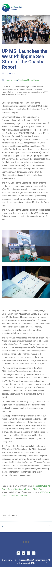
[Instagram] (28, 553)
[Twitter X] (23, 553)
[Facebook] (18, 553)
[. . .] (26, 542)
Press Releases (11, 80)
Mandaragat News (25, 80)
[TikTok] (33, 553)
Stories (36, 80)
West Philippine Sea (10, 515)
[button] (48, 7)
